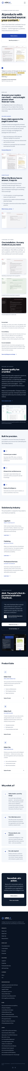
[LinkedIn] (12, 1067)
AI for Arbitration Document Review (9, 1045)
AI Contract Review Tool (6, 987)
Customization (5, 948)
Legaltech (4, 960)
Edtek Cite (4, 936)
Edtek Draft (4, 933)
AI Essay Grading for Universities (8, 1021)
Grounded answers (6, 946)
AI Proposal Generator (6, 1018)
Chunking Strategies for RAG (8, 1041)
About (3, 975)
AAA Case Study (5, 968)
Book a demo (14, 36)
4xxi (2, 977)
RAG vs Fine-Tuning (6, 1037)
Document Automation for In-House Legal (10, 1054)
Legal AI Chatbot (5, 989)
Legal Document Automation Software (10, 985)
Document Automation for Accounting (10, 1016)
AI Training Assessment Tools (7, 1023)
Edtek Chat (4, 931)
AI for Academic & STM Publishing (8, 1052)
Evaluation (4, 950)
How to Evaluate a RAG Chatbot (8, 1032)
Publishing (4, 963)
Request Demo (5, 938)
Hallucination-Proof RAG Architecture (9, 1034)
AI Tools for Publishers (6, 1007)
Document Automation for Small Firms (9, 1005)
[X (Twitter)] (15, 1067)
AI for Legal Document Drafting (8, 998)
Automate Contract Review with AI (9, 996)
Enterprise (4, 953)
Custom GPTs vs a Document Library (9, 1030)
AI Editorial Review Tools (6, 1012)
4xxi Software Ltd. (18, 1063)
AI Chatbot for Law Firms (7, 991)
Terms (3, 1064)
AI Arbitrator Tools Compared (8, 1048)
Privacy (23, 1063)
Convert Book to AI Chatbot (7, 1010)
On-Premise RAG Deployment (8, 1039)
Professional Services (6, 965)
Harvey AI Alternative (6, 993)
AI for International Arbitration (8, 1050)
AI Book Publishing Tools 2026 (8, 1014)
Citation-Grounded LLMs (7, 1043)
